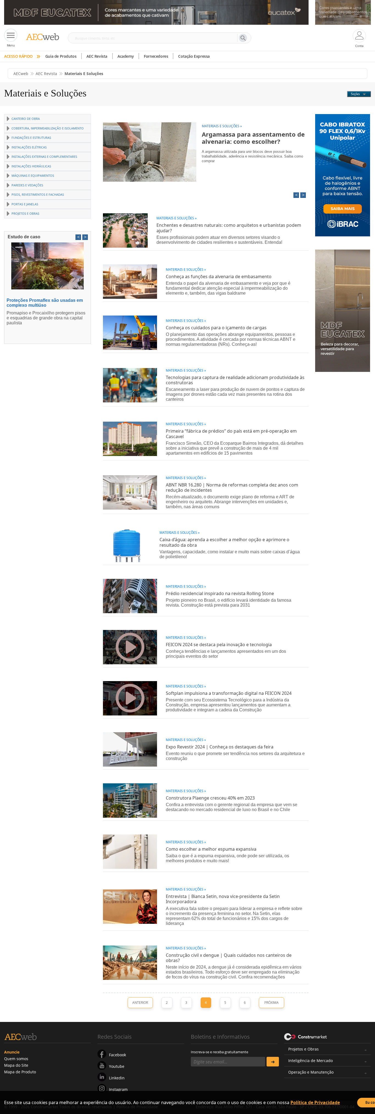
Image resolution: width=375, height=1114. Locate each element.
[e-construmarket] (305, 1036)
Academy (125, 56)
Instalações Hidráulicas (31, 166)
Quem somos (16, 1058)
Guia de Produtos (61, 56)
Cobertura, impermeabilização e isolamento (48, 128)
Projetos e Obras (303, 1049)
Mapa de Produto (20, 1071)
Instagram (118, 1089)
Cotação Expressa (194, 56)
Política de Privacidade (315, 1102)
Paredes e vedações (27, 185)
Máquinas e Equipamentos (33, 175)
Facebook (117, 1054)
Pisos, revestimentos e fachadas (38, 194)
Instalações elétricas (29, 147)
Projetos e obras (25, 213)
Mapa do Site (16, 1065)
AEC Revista (96, 56)
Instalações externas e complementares (44, 156)
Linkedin (117, 1077)
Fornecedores (156, 56)
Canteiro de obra (26, 119)
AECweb (20, 73)
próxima (271, 1002)
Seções (356, 94)
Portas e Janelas (25, 204)
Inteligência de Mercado (310, 1060)
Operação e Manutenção (311, 1072)
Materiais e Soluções (45, 93)
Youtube (116, 1066)
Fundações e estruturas (31, 138)
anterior (140, 1002)
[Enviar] (273, 1061)
